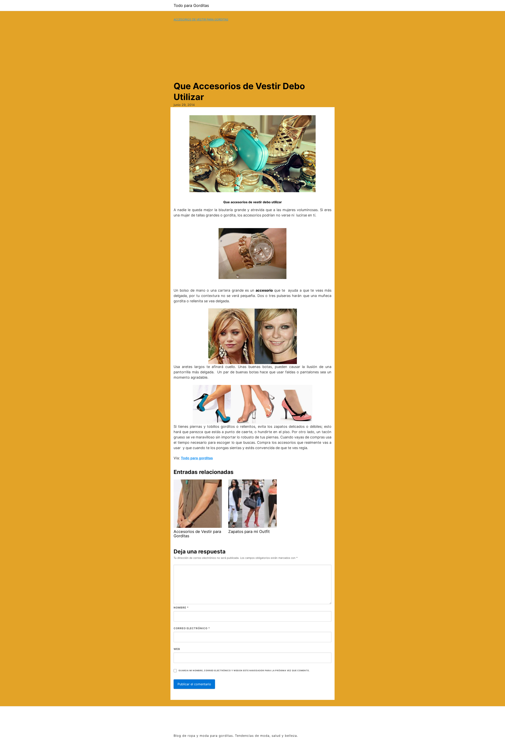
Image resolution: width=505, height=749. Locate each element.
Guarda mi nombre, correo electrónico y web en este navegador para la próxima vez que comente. (244, 670)
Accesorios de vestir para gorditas (201, 19)
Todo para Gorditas (191, 5)
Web (177, 649)
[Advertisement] (252, 51)
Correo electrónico (192, 628)
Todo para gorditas (197, 458)
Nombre (181, 607)
